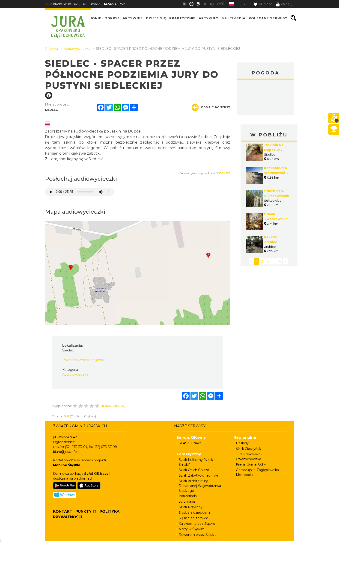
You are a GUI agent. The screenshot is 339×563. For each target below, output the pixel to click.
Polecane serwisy (268, 18)
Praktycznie (182, 18)
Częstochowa (265, 98)
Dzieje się (156, 18)
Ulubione (265, 4)
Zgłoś (224, 173)
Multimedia (233, 18)
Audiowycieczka (75, 374)
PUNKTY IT (86, 511)
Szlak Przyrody (190, 507)
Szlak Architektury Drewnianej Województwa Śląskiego (200, 486)
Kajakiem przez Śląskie (197, 524)
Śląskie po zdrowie (193, 518)
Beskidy (242, 443)
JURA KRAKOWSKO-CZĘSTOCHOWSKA (73, 4)
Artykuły (208, 18)
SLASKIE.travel (190, 443)
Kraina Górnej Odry (251, 464)
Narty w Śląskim (192, 529)
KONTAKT (62, 511)
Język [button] (243, 4)
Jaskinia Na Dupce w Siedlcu (273, 150)
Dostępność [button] (213, 4)
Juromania (187, 501)
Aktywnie (133, 18)
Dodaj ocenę (113, 406)
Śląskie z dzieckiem (194, 512)
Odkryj (111, 18)
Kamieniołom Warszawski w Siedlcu (276, 173)
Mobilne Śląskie (66, 465)
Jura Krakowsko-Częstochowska (249, 456)
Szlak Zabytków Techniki (198, 475)
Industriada (188, 496)
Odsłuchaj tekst (215, 107)
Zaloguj (286, 4)
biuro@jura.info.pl (66, 452)
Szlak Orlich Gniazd (194, 470)
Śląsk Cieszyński (249, 449)
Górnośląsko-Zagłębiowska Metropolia (257, 472)
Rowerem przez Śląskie (198, 535)
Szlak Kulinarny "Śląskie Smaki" (197, 462)
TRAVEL (116, 4)
